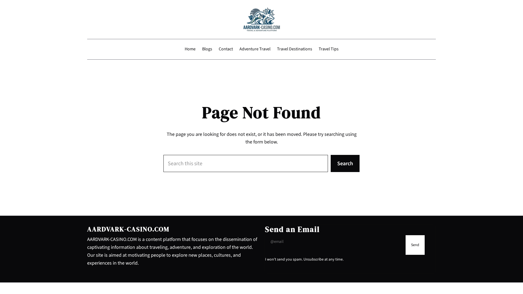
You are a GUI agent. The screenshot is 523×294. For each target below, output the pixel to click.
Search (345, 163)
